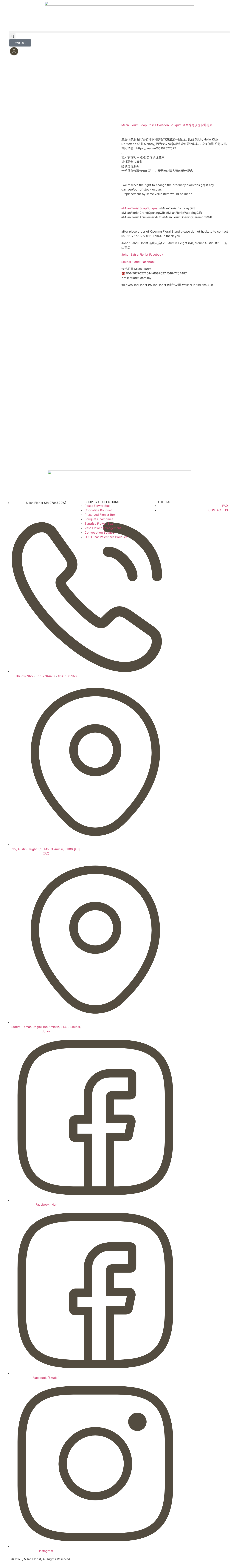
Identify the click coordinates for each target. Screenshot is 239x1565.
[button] (119, 32)
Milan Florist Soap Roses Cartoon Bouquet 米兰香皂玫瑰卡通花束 (166, 125)
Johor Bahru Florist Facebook (142, 254)
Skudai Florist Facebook (138, 262)
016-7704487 (45, 676)
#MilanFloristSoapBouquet (140, 208)
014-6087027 (67, 676)
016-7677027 (24, 676)
